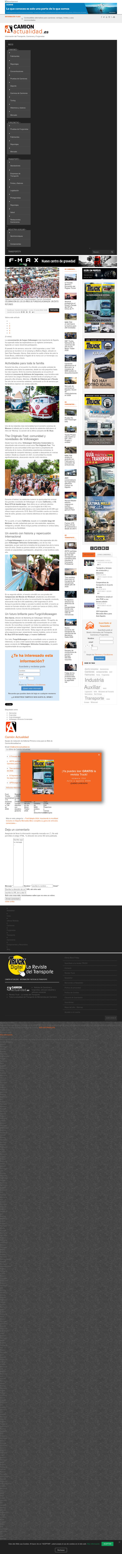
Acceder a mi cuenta (72, 1012)
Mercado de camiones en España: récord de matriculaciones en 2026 (70, 390)
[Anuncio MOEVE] (61, 8)
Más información (93, 1544)
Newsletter (69, 978)
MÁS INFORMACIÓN (47, 1027)
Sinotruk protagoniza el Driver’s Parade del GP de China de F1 (70, 305)
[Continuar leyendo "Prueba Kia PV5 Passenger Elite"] (71, 412)
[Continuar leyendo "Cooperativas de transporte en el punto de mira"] (89, 576)
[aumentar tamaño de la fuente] (24, 312)
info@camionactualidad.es (20, 747)
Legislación (89, 692)
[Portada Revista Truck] (100, 307)
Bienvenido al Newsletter (74, 983)
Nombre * (27, 886)
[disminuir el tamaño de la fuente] (22, 312)
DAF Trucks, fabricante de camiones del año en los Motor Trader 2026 (28, 802)
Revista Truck (70, 973)
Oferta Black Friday (72, 957)
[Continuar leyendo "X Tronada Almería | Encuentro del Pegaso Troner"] (71, 277)
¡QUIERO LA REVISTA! (79, 783)
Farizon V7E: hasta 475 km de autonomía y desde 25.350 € (70, 526)
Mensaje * (9, 886)
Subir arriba (110, 1018)
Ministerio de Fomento (106, 691)
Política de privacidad (73, 987)
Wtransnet (94, 702)
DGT (110, 672)
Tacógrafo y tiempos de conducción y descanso (104, 570)
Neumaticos (89, 694)
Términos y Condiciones (36, 684)
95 (100, 564)
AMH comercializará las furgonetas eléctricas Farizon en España (70, 482)
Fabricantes (54, 310)
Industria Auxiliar (94, 683)
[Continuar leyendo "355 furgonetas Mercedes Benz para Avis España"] (89, 605)
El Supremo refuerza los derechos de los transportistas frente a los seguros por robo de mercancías (70, 607)
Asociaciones (104, 669)
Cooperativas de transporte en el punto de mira (104, 584)
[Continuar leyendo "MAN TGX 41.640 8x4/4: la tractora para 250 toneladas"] (71, 316)
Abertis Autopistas (92, 669)
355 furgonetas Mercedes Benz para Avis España (104, 613)
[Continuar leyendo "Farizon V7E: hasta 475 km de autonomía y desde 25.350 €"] (71, 517)
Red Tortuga (98, 694)
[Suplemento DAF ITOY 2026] (100, 419)
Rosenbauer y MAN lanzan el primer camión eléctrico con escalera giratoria (19, 802)
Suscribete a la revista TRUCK (76, 963)
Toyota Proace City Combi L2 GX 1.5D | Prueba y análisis (70, 438)
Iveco (104, 688)
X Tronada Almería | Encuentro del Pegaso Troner (70, 285)
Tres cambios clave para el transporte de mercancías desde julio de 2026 (70, 582)
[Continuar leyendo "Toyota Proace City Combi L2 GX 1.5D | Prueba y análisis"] (71, 429)
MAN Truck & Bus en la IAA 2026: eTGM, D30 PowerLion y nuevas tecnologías (47, 803)
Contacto (68, 968)
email (91, 642)
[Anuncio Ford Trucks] (61, 261)
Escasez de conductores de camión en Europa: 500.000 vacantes (70, 655)
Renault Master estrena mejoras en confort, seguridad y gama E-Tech (70, 505)
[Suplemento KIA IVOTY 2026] (100, 363)
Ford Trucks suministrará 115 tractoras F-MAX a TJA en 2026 (9, 801)
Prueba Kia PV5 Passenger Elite (70, 420)
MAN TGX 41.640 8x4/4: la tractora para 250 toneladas (70, 325)
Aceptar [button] (3, 1044)
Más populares (88, 554)
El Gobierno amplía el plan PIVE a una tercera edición (104, 599)
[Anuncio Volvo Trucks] (99, 273)
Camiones (90, 671)
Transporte (95, 698)
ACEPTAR (107, 1544)
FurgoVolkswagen (15, 717)
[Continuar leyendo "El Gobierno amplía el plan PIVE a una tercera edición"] (89, 591)
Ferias (98, 675)
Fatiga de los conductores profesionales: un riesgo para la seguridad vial (70, 677)
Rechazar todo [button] (5, 1032)
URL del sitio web (34, 889)
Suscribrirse (69, 1002)
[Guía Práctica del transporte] (100, 473)
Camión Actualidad (21, 310)
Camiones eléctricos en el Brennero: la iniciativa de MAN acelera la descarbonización (71, 368)
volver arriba (9, 901)
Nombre (91, 638)
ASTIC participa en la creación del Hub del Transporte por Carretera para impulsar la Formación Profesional (70, 557)
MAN (95, 692)
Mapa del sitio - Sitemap (74, 1007)
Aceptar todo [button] (5, 1030)
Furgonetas (12, 715)
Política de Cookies (72, 992)
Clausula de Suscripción (74, 997)
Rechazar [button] (3, 1046)
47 (100, 579)
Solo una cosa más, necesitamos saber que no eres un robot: (30, 895)
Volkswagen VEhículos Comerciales (20, 719)
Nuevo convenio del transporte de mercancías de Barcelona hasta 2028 (70, 632)
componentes (102, 671)
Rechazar (61, 1550)
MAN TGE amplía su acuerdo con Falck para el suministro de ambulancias (70, 460)
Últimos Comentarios (104, 554)
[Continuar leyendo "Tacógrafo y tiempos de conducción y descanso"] (89, 563)
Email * (56, 886)
